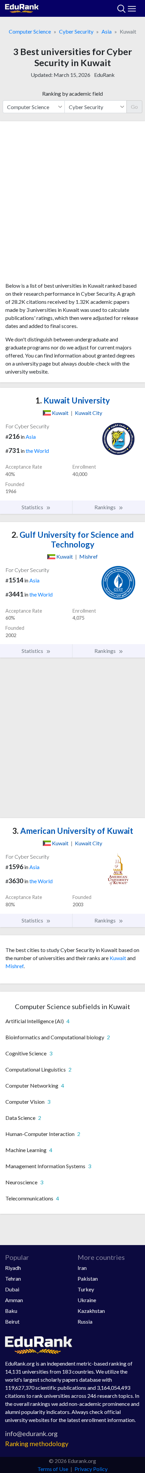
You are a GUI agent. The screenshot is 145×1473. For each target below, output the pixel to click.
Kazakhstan (91, 1311)
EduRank (104, 75)
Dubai (12, 1289)
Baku (11, 1311)
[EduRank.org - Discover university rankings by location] (22, 7)
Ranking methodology (36, 1443)
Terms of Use (52, 1469)
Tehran (13, 1278)
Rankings (105, 507)
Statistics (33, 507)
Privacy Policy (91, 1469)
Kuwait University (72, 400)
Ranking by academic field (72, 93)
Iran (82, 1268)
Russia (85, 1321)
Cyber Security (76, 31)
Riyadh (13, 1268)
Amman (14, 1300)
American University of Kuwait (72, 831)
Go (134, 106)
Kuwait (118, 958)
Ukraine (87, 1300)
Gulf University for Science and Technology (72, 539)
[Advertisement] (72, 204)
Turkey (86, 1289)
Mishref (14, 966)
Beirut (12, 1321)
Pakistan (88, 1278)
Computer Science (30, 31)
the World (37, 450)
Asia (107, 31)
